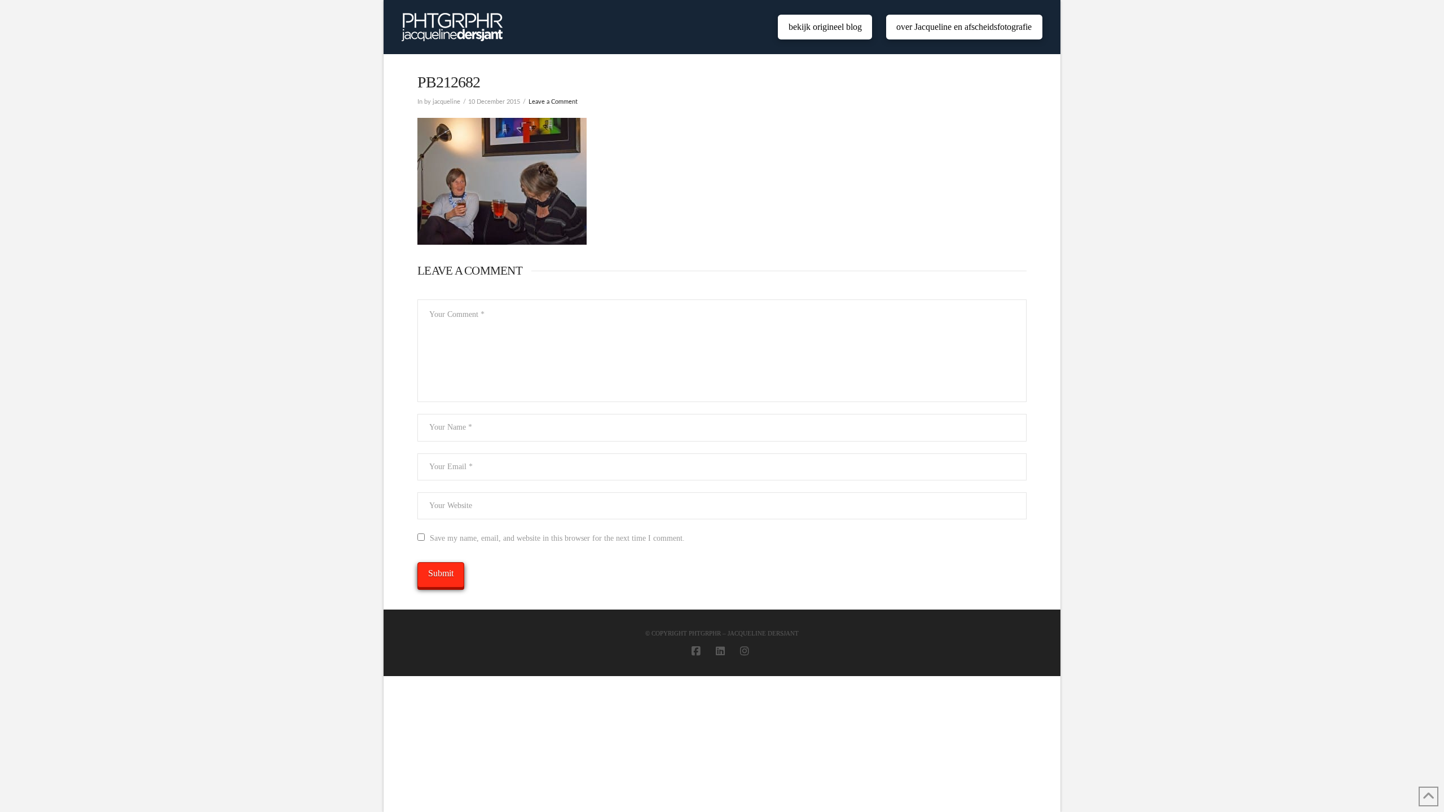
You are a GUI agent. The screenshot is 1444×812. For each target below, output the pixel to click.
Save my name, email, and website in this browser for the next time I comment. (557, 538)
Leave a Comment (553, 102)
